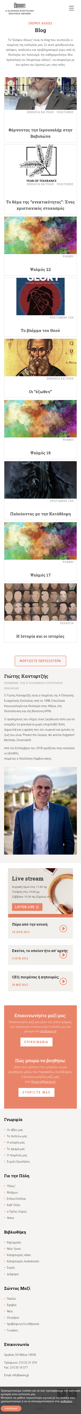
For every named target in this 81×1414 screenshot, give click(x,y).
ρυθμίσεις (66, 1401)
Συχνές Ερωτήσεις (18, 1161)
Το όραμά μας (16, 1149)
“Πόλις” (11, 1186)
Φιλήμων (12, 1192)
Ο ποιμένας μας (17, 1155)
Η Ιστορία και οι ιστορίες (40, 636)
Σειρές (11, 1267)
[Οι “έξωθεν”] (40, 357)
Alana (10, 1218)
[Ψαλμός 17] (40, 541)
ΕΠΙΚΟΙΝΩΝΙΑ (36, 1042)
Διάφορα (12, 1274)
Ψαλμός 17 (40, 575)
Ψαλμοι (68, 256)
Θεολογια (67, 623)
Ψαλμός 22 (40, 269)
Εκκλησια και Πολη (40, 112)
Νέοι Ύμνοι (14, 1248)
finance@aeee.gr (43, 1081)
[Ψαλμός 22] (40, 235)
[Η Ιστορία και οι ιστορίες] (40, 602)
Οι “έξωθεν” (40, 391)
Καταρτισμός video (19, 1255)
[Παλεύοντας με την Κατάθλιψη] (40, 480)
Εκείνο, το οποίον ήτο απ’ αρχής (40, 950)
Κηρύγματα (14, 1242)
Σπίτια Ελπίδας (16, 1199)
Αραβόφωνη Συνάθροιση (23, 1324)
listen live (25, 907)
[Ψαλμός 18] (40, 418)
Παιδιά (11, 1298)
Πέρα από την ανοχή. (30, 924)
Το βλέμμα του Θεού (40, 330)
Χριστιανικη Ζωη (62, 317)
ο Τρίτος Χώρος (17, 1211)
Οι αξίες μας (15, 1130)
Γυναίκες (12, 1330)
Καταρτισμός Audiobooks (23, 1261)
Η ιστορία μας (16, 1142)
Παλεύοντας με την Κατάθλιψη (40, 513)
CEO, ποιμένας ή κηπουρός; (35, 977)
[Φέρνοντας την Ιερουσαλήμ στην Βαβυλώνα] (40, 91)
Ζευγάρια (13, 1317)
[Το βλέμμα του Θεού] (40, 296)
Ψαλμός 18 (40, 452)
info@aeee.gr (48, 1031)
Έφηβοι (12, 1305)
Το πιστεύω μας (17, 1136)
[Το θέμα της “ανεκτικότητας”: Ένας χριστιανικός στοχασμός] (40, 163)
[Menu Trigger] (71, 8)
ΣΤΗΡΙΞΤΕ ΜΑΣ (36, 1092)
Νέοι (10, 1311)
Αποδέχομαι (11, 1408)
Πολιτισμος (65, 112)
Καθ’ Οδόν (13, 1205)
